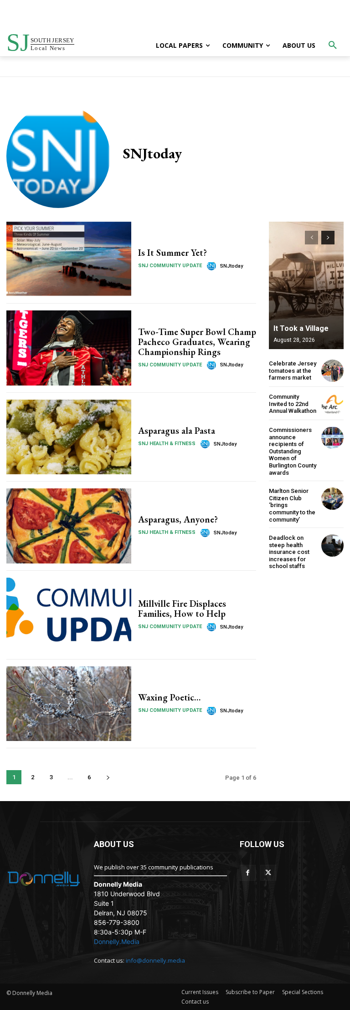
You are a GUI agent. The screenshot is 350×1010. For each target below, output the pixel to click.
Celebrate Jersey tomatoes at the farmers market (292, 370)
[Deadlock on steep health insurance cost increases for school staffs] (332, 545)
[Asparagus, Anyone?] (68, 525)
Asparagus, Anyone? (178, 519)
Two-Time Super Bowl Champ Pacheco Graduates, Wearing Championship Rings (197, 342)
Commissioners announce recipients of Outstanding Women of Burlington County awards (292, 451)
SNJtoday (231, 266)
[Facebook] (248, 873)
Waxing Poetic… (169, 697)
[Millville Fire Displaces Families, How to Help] (68, 615)
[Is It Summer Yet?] (68, 259)
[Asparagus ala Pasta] (68, 437)
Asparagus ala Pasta (176, 430)
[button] (333, 45)
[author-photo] (213, 265)
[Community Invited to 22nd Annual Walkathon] (332, 404)
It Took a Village (301, 328)
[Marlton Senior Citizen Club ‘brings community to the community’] (332, 498)
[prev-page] (311, 237)
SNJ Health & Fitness (167, 444)
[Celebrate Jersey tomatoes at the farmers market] (332, 371)
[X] (268, 873)
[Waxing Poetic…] (68, 703)
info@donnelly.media (155, 960)
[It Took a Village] (306, 285)
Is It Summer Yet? (172, 253)
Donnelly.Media (116, 941)
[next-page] (107, 777)
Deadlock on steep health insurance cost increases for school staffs (289, 551)
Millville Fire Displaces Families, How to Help (182, 608)
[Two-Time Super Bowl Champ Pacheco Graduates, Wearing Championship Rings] (68, 347)
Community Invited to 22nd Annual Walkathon (292, 403)
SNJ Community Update (170, 266)
